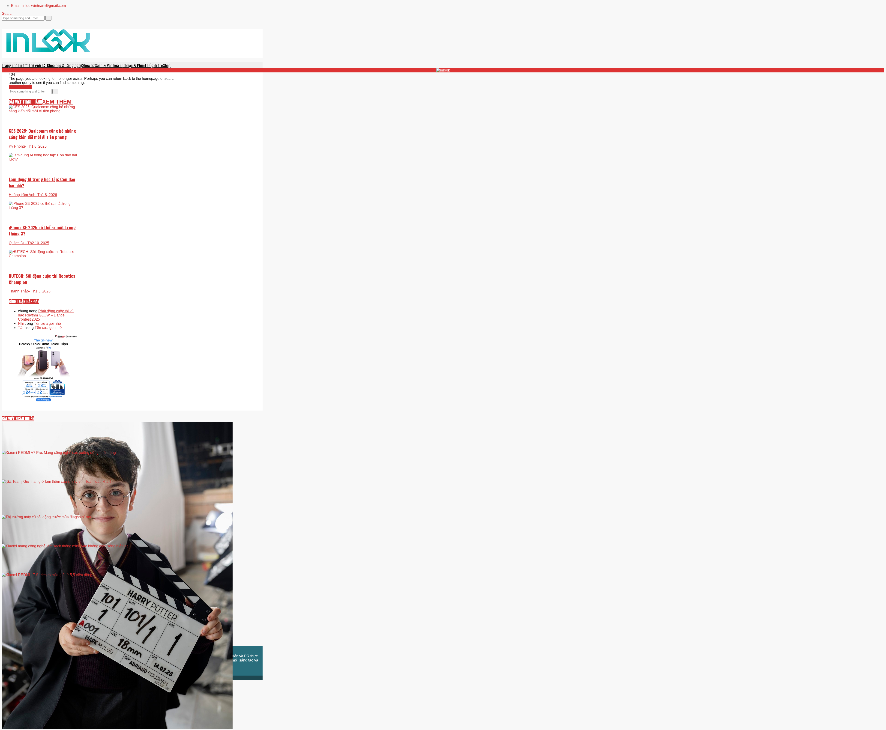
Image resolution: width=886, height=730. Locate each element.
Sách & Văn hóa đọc (110, 65)
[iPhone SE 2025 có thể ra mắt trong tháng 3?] (43, 224)
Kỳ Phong (17, 146)
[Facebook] (6, 22)
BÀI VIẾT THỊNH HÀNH (25, 102)
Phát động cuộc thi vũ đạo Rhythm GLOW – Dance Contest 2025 (46, 315)
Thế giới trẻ (154, 65)
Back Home (22, 87)
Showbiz (88, 65)
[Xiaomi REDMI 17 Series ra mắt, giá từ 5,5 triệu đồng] (132, 607)
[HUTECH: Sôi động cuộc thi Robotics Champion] (43, 273)
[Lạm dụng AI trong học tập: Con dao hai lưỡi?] (43, 172)
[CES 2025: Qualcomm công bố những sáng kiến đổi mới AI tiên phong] (43, 124)
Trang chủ (9, 65)
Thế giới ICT (37, 65)
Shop (167, 65)
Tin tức (22, 65)
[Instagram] (11, 22)
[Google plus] (8, 22)
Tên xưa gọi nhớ (47, 323)
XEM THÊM (57, 101)
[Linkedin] (17, 22)
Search (8, 13)
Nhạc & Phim (135, 65)
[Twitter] (3, 22)
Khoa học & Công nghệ (64, 65)
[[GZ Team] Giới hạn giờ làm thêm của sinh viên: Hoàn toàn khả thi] (132, 507)
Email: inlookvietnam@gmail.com (38, 6)
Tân (21, 328)
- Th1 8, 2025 (36, 146)
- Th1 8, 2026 (46, 195)
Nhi (21, 323)
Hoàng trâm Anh (22, 195)
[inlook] (48, 46)
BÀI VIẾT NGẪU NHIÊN (18, 418)
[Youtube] (14, 22)
